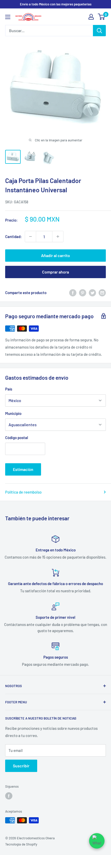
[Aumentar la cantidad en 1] (57, 236)
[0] (101, 17)
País (8, 389)
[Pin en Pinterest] (82, 292)
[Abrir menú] (7, 17)
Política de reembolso (23, 492)
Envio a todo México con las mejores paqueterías (55, 4)
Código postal (16, 437)
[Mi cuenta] (91, 17)
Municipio (13, 413)
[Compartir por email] (102, 292)
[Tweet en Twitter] (92, 292)
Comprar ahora (55, 271)
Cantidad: (13, 236)
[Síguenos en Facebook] (8, 795)
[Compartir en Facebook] (72, 292)
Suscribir (21, 765)
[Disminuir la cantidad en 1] (30, 236)
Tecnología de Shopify (21, 844)
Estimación (23, 469)
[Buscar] (99, 30)
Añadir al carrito (55, 255)
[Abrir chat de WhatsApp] (97, 841)
